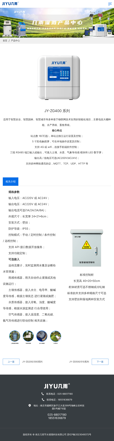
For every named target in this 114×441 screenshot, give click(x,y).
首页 (5, 40)
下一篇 (100, 361)
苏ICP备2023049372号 (79, 434)
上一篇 (11, 361)
